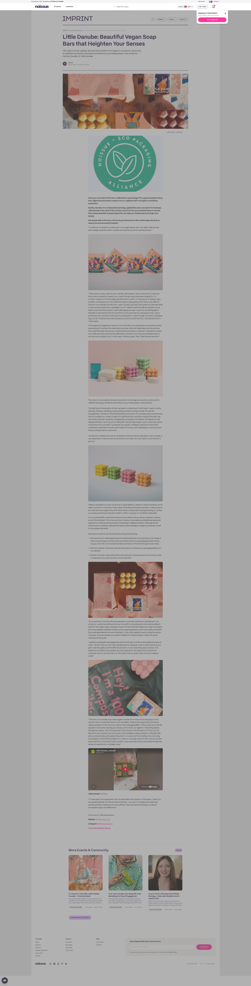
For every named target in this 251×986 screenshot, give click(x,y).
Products (57, 6)
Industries (69, 6)
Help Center (201, 1)
